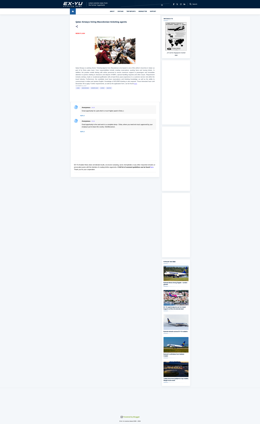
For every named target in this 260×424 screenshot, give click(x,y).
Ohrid (102, 88)
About (112, 11)
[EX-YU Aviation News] (72, 4)
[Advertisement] (176, 92)
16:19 (93, 107)
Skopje (109, 88)
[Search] (190, 4)
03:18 (93, 121)
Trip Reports (130, 11)
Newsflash (94, 88)
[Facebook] (173, 4)
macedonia (85, 88)
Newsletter (143, 11)
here (135, 83)
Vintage (120, 11)
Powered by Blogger (131, 417)
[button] (77, 26)
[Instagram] (181, 4)
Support (153, 11)
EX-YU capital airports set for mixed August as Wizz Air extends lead (175, 308)
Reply (82, 115)
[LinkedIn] (184, 4)
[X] (177, 4)
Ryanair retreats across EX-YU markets (176, 331)
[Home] (73, 11)
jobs (77, 88)
